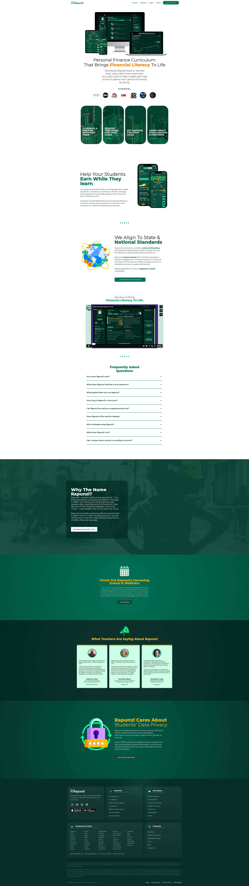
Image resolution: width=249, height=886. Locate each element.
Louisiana (87, 845)
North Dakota (117, 835)
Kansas (86, 841)
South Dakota (117, 849)
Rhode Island (116, 845)
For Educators (113, 796)
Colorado (72, 841)
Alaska (72, 833)
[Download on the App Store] (76, 810)
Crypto (150, 816)
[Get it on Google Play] (90, 810)
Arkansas (72, 837)
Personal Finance (153, 796)
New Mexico (102, 849)
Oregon (115, 841)
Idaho (86, 833)
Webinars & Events (154, 838)
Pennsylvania (117, 843)
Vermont (129, 837)
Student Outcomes (154, 835)
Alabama (72, 831)
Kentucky (87, 843)
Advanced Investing (154, 803)
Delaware (72, 845)
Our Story (151, 832)
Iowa (85, 839)
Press (149, 841)
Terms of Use (167, 882)
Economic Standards (104, 853)
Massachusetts (103, 831)
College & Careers (154, 806)
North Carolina (117, 833)
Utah (128, 835)
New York (115, 831)
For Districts (113, 800)
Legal (147, 882)
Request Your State (119, 853)
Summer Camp (114, 812)
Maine (86, 847)
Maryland (87, 849)
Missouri (101, 839)
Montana (101, 841)
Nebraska (101, 843)
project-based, (130, 257)
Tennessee (130, 831)
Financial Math (152, 800)
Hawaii (86, 831)
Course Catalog (114, 816)
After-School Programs (116, 803)
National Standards (91, 853)
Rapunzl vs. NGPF (147, 269)
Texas (128, 833)
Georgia (72, 849)
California (73, 839)
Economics (151, 809)
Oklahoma (116, 839)
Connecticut (73, 843)
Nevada (101, 845)
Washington (130, 841)
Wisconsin (130, 845)
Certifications (152, 812)
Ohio (114, 837)
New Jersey (102, 847)
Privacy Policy (155, 882)
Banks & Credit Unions (116, 809)
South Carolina (117, 847)
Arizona (72, 835)
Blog (149, 845)
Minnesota (101, 835)
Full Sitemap (178, 882)
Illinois (86, 835)
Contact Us (151, 848)
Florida (72, 847)
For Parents (113, 806)
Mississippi (101, 837)
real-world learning (151, 248)
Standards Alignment (76, 853)
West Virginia (131, 843)
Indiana (86, 837)
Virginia (129, 839)
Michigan (101, 833)
